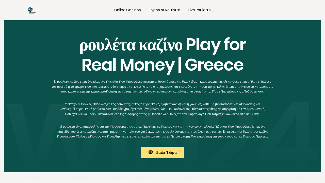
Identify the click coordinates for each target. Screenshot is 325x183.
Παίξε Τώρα (166, 152)
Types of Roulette (164, 9)
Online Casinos (127, 9)
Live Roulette (199, 9)
